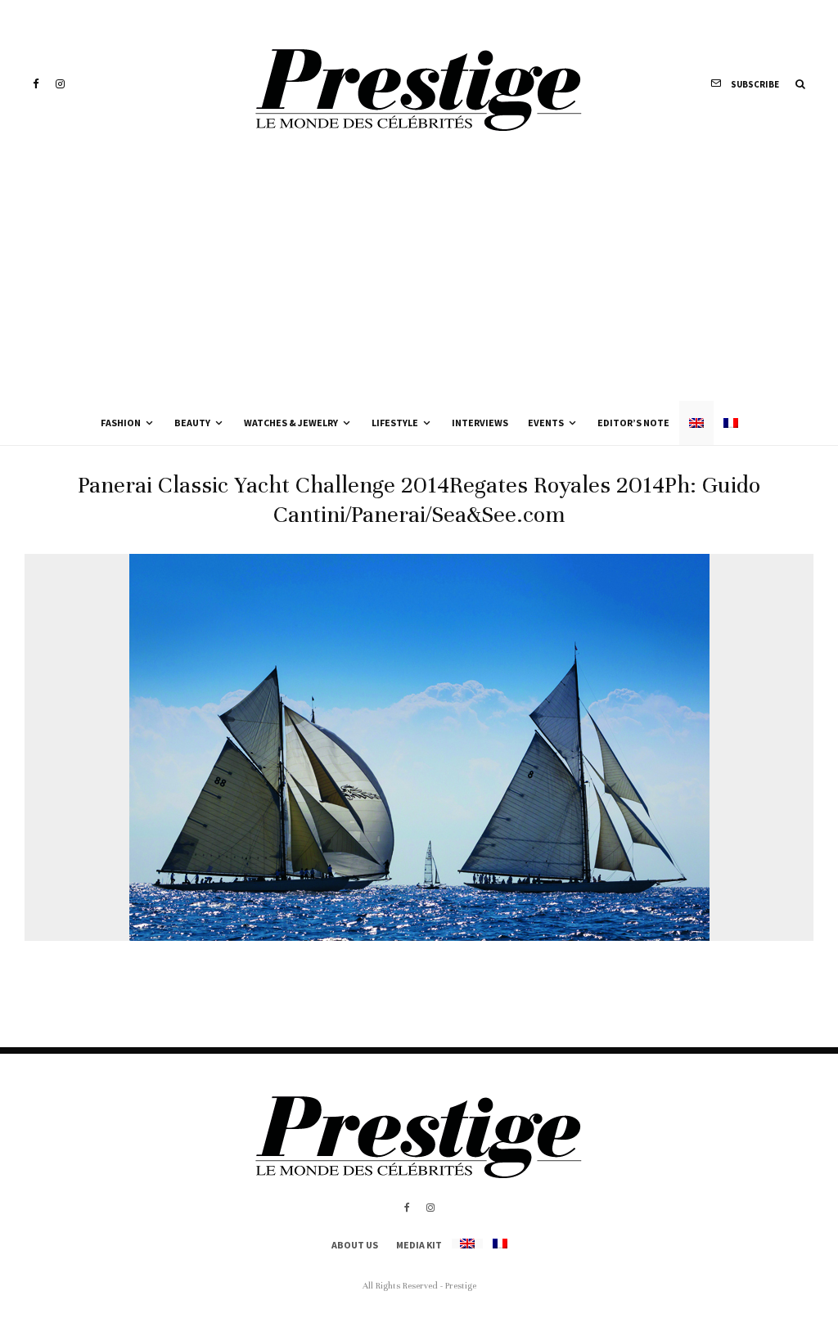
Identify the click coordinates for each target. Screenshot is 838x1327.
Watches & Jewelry (291, 422)
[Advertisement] (419, 278)
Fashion (121, 422)
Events (546, 422)
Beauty (192, 422)
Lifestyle (395, 422)
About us (354, 1245)
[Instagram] (60, 84)
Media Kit (419, 1245)
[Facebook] (36, 84)
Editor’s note (633, 422)
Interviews (480, 422)
